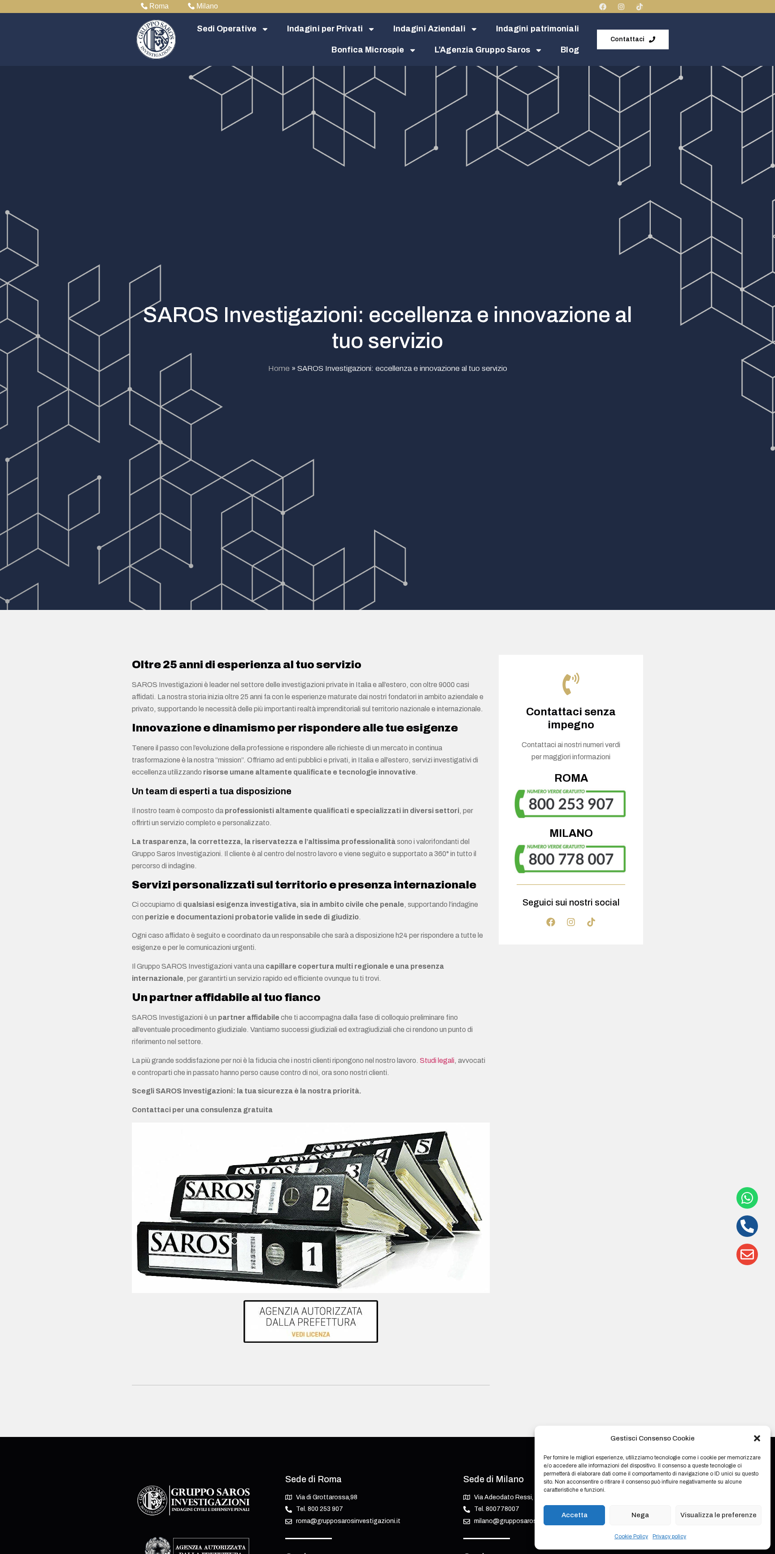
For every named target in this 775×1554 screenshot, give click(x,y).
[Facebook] (602, 6)
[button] (757, 1438)
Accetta (575, 1515)
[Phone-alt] (747, 1226)
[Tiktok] (639, 6)
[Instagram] (621, 6)
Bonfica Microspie (367, 49)
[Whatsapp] (747, 1198)
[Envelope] (747, 1254)
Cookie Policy (631, 1536)
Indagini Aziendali (429, 28)
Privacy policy (669, 1536)
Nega (640, 1515)
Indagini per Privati (325, 28)
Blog (570, 49)
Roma (159, 6)
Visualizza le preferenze (718, 1515)
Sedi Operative (226, 28)
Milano (207, 6)
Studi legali (437, 1060)
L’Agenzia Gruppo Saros (482, 49)
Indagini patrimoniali (537, 28)
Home (279, 368)
